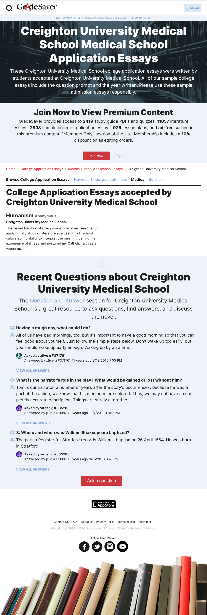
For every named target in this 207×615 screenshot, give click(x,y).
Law (124, 179)
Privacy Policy (105, 521)
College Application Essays (42, 169)
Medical (138, 179)
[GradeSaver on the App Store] (104, 504)
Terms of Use (126, 521)
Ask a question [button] (101, 480)
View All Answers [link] (33, 371)
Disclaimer (144, 521)
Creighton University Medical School (36, 222)
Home (11, 169)
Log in (119, 156)
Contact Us (61, 521)
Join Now (96, 156)
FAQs (74, 521)
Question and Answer (57, 300)
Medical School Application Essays (95, 169)
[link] (105, 328)
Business (157, 179)
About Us (87, 521)
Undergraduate (104, 179)
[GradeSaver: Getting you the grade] (37, 8)
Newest (81, 179)
